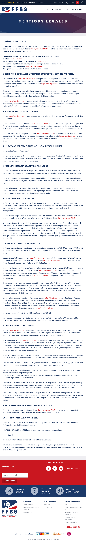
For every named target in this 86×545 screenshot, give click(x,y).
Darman (56, 539)
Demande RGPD (70, 517)
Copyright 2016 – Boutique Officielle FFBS (39, 539)
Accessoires (57, 9)
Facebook (48, 468)
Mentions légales (71, 512)
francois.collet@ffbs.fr (34, 66)
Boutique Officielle (8, 2)
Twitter (54, 468)
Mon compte (58, 2)
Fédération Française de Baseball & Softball (9, 508)
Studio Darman (16, 59)
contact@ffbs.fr (42, 61)
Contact (68, 505)
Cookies (68, 515)
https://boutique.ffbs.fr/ (26, 79)
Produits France (29, 512)
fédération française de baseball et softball (14, 9)
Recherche (82, 2)
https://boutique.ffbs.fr (39, 49)
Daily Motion (61, 468)
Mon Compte (49, 505)
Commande (48, 507)
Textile (45, 9)
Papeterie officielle (74, 9)
